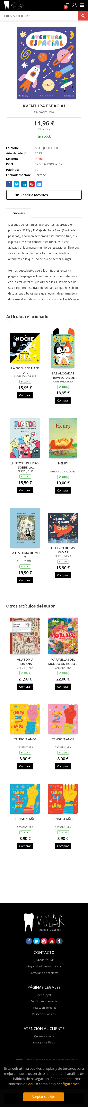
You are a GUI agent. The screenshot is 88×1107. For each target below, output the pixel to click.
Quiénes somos (44, 1036)
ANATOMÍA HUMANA (25, 661)
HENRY (63, 463)
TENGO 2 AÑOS (63, 739)
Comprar (25, 395)
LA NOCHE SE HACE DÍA (25, 370)
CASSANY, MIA (44, 112)
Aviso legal (44, 995)
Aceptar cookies (43, 1096)
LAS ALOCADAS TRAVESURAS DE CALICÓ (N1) (63, 375)
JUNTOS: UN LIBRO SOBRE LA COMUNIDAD (25, 465)
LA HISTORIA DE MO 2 (25, 555)
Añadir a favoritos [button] (34, 195)
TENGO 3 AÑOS (25, 739)
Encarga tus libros (44, 1042)
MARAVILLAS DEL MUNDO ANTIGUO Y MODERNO (63, 661)
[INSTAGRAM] (44, 941)
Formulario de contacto (44, 973)
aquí (31, 1083)
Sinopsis (18, 213)
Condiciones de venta (44, 1001)
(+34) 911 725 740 (44, 960)
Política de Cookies (44, 1014)
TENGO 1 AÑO (25, 819)
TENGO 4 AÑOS (63, 819)
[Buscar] (83, 15)
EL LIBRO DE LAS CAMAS (63, 550)
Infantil (39, 159)
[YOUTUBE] (51, 941)
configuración (67, 1083)
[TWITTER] (36, 941)
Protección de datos (44, 1007)
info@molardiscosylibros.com (44, 966)
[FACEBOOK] (29, 941)
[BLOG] (59, 941)
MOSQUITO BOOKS (49, 148)
